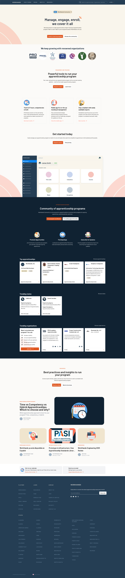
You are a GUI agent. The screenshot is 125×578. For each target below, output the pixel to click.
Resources (37, 490)
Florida (21, 554)
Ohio (73, 525)
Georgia (21, 558)
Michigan (39, 562)
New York (57, 554)
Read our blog (56, 385)
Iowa (37, 535)
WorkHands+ (22, 490)
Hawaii (38, 520)
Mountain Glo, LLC (96, 330)
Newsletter (37, 497)
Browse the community (71, 36)
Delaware (21, 550)
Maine (38, 550)
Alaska (21, 524)
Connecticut (22, 546)
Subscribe (103, 493)
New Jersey (57, 546)
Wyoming (92, 550)
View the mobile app (56, 120)
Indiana (38, 531)
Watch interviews (67, 385)
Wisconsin (93, 546)
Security (51, 505)
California (28, 298)
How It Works (23, 501)
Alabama (21, 520)
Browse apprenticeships (99, 259)
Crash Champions (74, 263)
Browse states (101, 293)
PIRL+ (20, 497)
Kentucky (39, 543)
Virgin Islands (94, 531)
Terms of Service (54, 497)
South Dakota (76, 552)
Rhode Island (76, 544)
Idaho (38, 524)
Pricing (21, 505)
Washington (93, 535)
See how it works (28, 120)
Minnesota (57, 520)
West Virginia (94, 543)
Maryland (39, 554)
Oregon (74, 533)
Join (50, 493)
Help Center (37, 501)
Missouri (57, 527)
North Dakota (58, 562)
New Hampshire (58, 543)
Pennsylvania (76, 537)
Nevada (56, 539)
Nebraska (57, 535)
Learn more (68, 86)
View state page (24, 313)
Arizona (21, 531)
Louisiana (39, 546)
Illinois (38, 527)
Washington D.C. (95, 539)
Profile (44, 349)
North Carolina (59, 558)
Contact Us (52, 509)
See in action (82, 120)
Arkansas (22, 535)
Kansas (38, 539)
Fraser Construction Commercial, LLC (75, 331)
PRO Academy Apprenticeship (52, 331)
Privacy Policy (53, 501)
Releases (36, 505)
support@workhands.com (75, 472)
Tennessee (75, 556)
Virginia (92, 527)
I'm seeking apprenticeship (71, 218)
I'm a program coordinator (54, 218)
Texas (74, 559)
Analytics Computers (97, 263)
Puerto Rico (75, 540)
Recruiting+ (22, 493)
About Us (51, 490)
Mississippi (57, 524)
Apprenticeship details (26, 281)
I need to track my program (55, 36)
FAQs (35, 493)
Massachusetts (41, 558)
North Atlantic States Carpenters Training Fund (54, 265)
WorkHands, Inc (30, 263)
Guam (20, 562)
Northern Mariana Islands (77, 521)
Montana (57, 531)
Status (21, 509)
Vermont (92, 524)
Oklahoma (75, 529)
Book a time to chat (30, 472)
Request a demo (58, 86)
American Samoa (23, 527)
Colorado (21, 543)
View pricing (68, 142)
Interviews (37, 509)
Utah (91, 520)
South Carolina (52, 298)
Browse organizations (100, 325)
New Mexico (57, 550)
